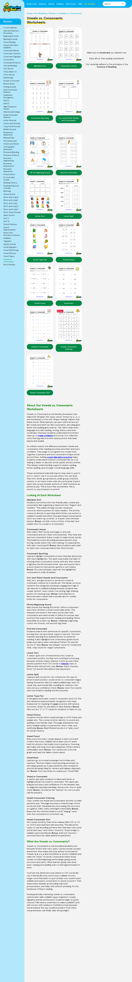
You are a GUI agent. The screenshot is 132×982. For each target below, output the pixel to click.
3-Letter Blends (10, 27)
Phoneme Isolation (11, 155)
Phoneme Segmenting (8, 159)
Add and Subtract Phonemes (11, 32)
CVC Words (8, 68)
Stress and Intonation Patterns (11, 234)
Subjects (42, 4)
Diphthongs (8, 77)
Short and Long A (10, 197)
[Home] (12, 7)
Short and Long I (10, 203)
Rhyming (7, 191)
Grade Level (31, 4)
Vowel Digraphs (9, 247)
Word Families (9, 264)
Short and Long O (11, 206)
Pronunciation (9, 174)
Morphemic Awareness (8, 133)
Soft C (6, 218)
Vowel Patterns (9, 253)
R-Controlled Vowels (9, 178)
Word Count (71, 4)
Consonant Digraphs (12, 56)
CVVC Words (8, 75)
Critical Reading (10, 65)
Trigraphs (7, 241)
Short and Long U (10, 209)
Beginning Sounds (10, 36)
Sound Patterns (10, 224)
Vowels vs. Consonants (8, 260)
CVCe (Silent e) (9, 72)
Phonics (53, 13)
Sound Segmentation (9, 228)
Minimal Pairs (8, 138)
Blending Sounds (10, 39)
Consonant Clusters (11, 53)
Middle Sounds (9, 129)
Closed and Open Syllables (10, 46)
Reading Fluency (10, 183)
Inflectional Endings (11, 112)
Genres (51, 4)
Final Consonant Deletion (10, 91)
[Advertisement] (106, 30)
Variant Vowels (9, 244)
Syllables (7, 238)
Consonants (8, 59)
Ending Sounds (9, 87)
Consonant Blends (11, 50)
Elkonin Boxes (9, 84)
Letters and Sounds (11, 123)
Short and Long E (10, 200)
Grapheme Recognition (8, 96)
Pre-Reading (89, 4)
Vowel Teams (9, 256)
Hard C (6, 100)
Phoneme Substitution (8, 164)
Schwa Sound (9, 194)
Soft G (6, 221)
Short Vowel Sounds (12, 212)
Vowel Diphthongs (11, 250)
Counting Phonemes (12, 62)
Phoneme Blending (11, 152)
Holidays (60, 4)
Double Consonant (11, 81)
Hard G (6, 103)
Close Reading (9, 42)
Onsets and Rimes (11, 144)
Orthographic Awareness (9, 148)
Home (29, 13)
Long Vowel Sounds (11, 126)
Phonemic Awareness (8, 170)
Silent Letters (9, 215)
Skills (80, 4)
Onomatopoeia (9, 141)
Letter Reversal (9, 120)
